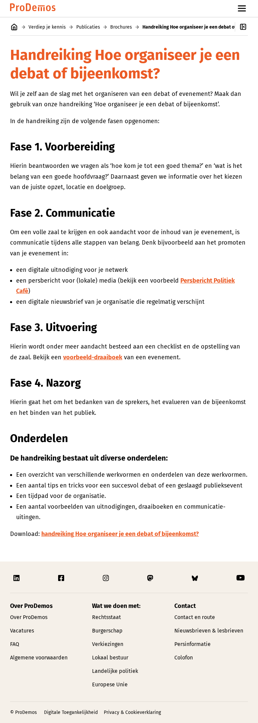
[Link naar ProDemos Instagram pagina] (106, 578)
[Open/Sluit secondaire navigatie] (246, 27)
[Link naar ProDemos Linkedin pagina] (17, 578)
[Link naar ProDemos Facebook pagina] (62, 578)
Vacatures (22, 630)
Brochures (121, 27)
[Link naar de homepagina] (32, 8)
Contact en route (194, 617)
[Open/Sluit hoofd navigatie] (242, 8)
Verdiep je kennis (47, 27)
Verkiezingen (107, 644)
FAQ (14, 644)
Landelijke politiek (115, 671)
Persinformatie (192, 644)
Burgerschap (107, 630)
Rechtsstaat (106, 617)
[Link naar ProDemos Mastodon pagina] (151, 578)
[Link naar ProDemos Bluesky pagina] (195, 578)
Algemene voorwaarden (39, 657)
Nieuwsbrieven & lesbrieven (208, 630)
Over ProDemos (28, 617)
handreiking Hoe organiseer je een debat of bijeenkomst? (120, 534)
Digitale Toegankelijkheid (71, 712)
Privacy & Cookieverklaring (132, 712)
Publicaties (88, 27)
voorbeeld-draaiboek (92, 357)
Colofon (183, 657)
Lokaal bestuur (110, 657)
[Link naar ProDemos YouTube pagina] (240, 578)
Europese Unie (110, 684)
